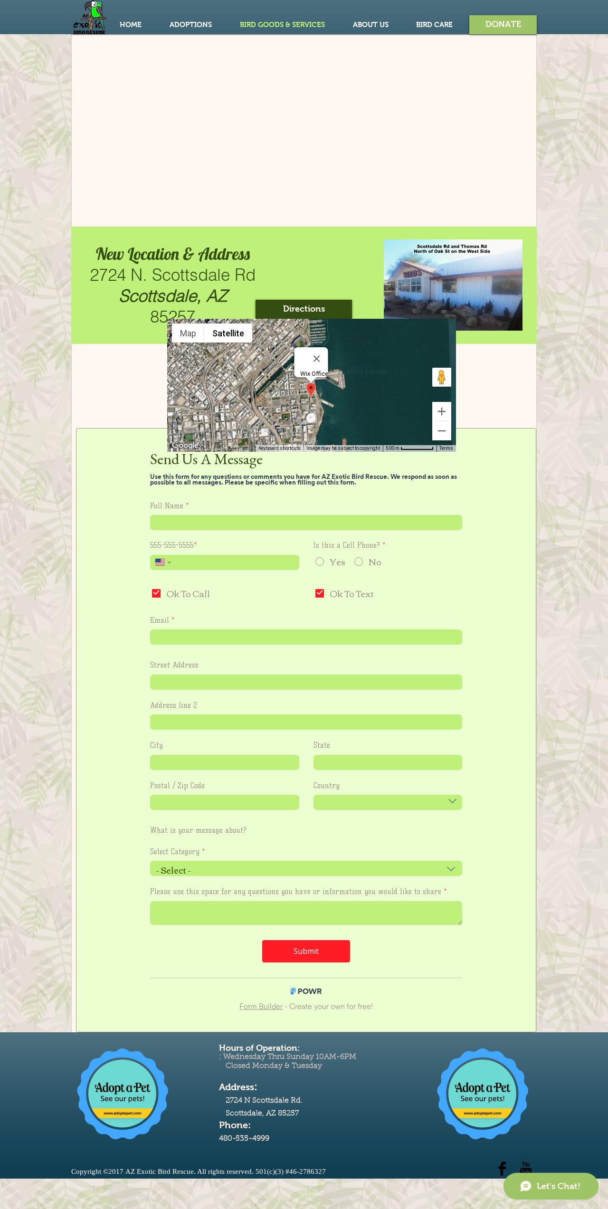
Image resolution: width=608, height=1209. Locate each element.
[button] (503, 24)
